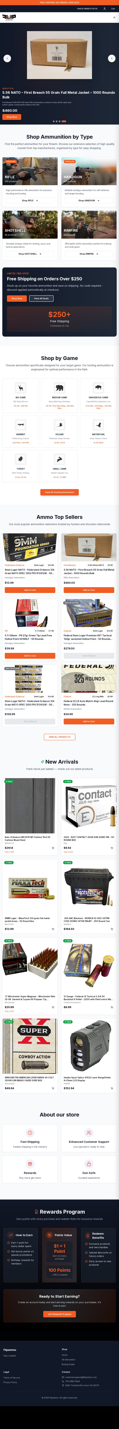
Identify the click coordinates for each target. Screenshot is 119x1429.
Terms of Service (11, 1377)
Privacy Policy (10, 1382)
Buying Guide (68, 1364)
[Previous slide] (7, 58)
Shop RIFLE (27, 200)
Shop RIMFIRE (87, 254)
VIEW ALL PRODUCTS (59, 737)
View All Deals (41, 298)
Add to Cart (30, 590)
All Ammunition (68, 1359)
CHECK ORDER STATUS (87, 9)
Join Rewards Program (59, 1314)
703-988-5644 (72, 1381)
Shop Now (12, 115)
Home (64, 1355)
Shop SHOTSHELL (28, 254)
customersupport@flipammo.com (81, 1377)
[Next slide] (112, 58)
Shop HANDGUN (87, 200)
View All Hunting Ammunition (59, 492)
